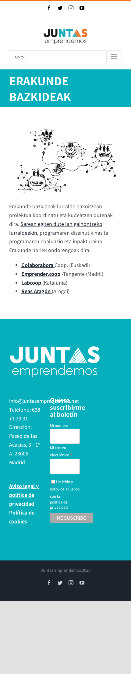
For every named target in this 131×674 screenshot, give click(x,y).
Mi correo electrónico (61, 451)
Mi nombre (59, 425)
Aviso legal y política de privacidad (24, 494)
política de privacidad (59, 504)
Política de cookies (21, 517)
